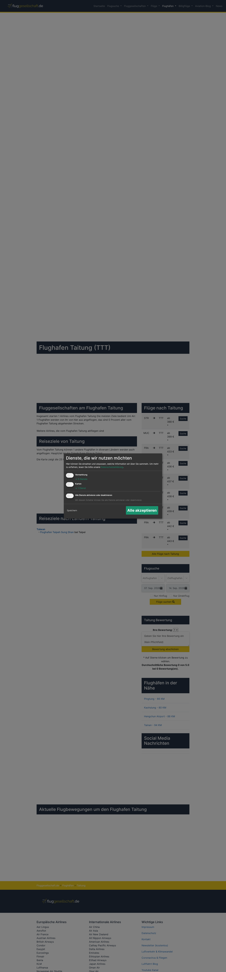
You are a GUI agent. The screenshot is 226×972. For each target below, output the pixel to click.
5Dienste (81, 479)
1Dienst (80, 488)
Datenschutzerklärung (112, 467)
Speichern (72, 510)
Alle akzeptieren (142, 510)
